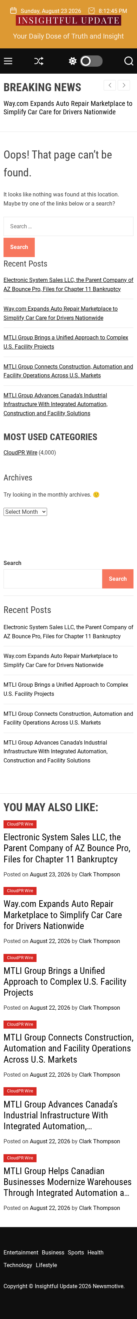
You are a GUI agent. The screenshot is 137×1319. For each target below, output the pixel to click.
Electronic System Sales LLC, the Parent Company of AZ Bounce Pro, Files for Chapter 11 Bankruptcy (67, 848)
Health (95, 1252)
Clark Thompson (99, 874)
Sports (76, 1252)
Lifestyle (46, 1265)
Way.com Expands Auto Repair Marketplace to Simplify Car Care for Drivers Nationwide (63, 915)
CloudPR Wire (20, 452)
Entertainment (21, 1252)
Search (12, 563)
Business (53, 1252)
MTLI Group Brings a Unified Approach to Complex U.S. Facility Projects (65, 981)
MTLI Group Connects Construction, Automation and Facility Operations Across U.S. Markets (68, 1048)
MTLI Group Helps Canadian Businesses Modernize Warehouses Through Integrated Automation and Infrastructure (68, 1187)
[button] (124, 85)
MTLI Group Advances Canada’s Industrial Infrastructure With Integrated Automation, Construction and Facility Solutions (55, 404)
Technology (18, 1265)
